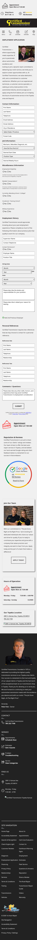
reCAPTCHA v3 (28, 412)
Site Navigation (6, 920)
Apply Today (18, 560)
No (10, 172)
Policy (9, 933)
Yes (5, 172)
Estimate (26, 34)
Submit (18, 406)
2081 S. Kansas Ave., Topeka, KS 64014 (16, 616)
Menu (3, 34)
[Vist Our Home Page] (18, 23)
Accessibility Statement (9, 924)
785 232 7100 (8, 619)
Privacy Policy (15, 414)
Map (34, 34)
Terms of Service (22, 414)
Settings (15, 933)
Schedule (17, 34)
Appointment (14, 5)
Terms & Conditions (8, 929)
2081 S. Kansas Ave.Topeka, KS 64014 (11, 782)
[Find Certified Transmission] (18, 623)
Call (10, 34)
